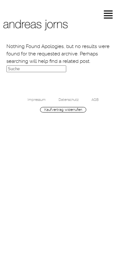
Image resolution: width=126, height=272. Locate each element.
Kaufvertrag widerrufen (63, 109)
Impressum (36, 99)
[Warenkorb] (113, 125)
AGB (95, 99)
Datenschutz (68, 99)
